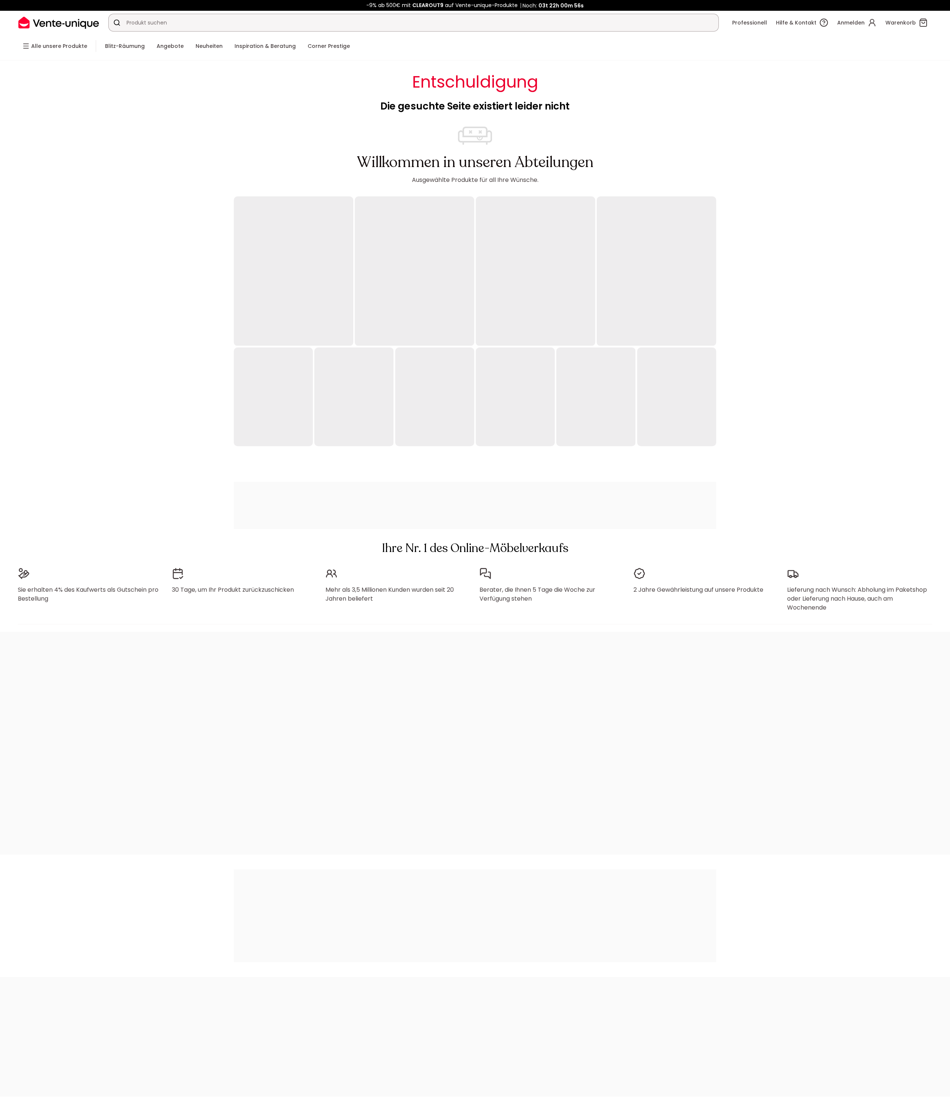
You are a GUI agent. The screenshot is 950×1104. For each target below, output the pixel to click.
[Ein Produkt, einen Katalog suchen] (117, 22)
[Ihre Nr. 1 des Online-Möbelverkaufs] (58, 22)
